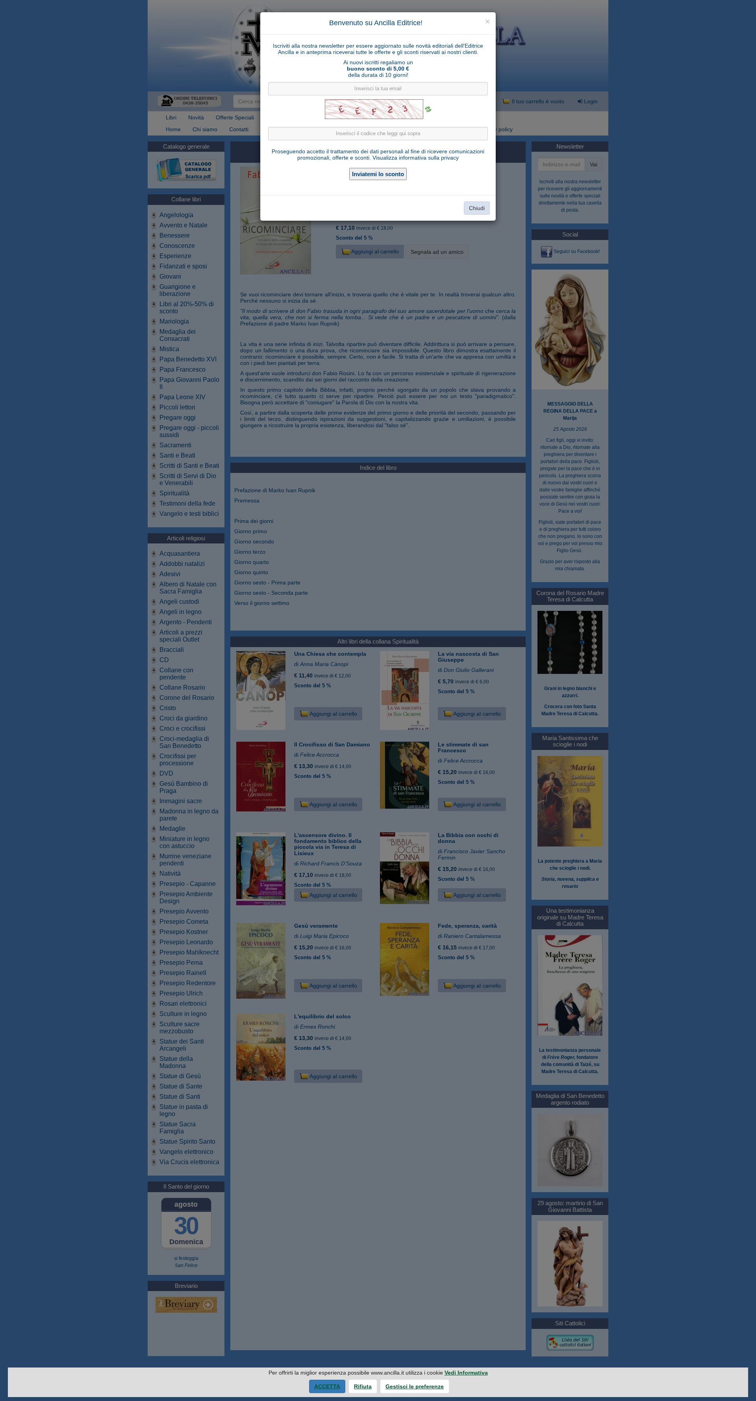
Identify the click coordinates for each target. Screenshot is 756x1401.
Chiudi (477, 208)
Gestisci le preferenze (414, 1386)
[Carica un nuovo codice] (428, 109)
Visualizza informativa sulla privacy (415, 157)
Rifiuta (363, 1386)
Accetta (327, 1386)
